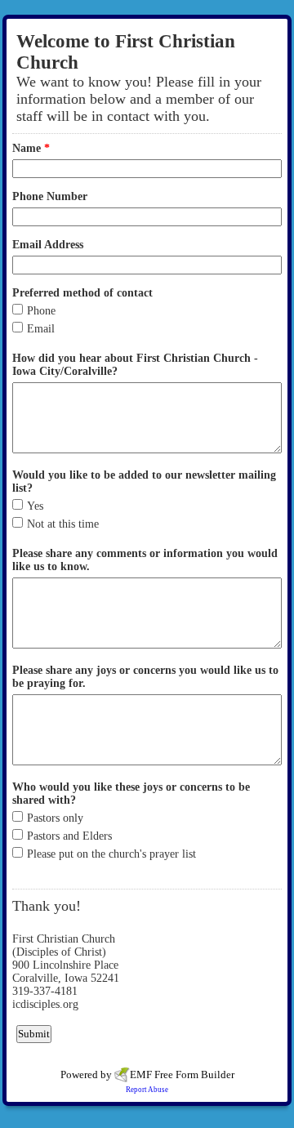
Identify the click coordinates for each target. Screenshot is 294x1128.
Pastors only (55, 818)
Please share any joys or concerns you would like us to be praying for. (145, 676)
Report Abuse (147, 1090)
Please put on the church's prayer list (111, 854)
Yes (35, 506)
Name (31, 148)
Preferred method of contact (82, 293)
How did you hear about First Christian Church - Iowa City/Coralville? (135, 364)
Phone (41, 311)
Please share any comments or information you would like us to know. (145, 560)
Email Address (47, 245)
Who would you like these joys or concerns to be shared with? (131, 793)
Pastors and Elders (69, 836)
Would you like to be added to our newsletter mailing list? (144, 481)
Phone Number (49, 196)
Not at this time (63, 524)
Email (41, 329)
